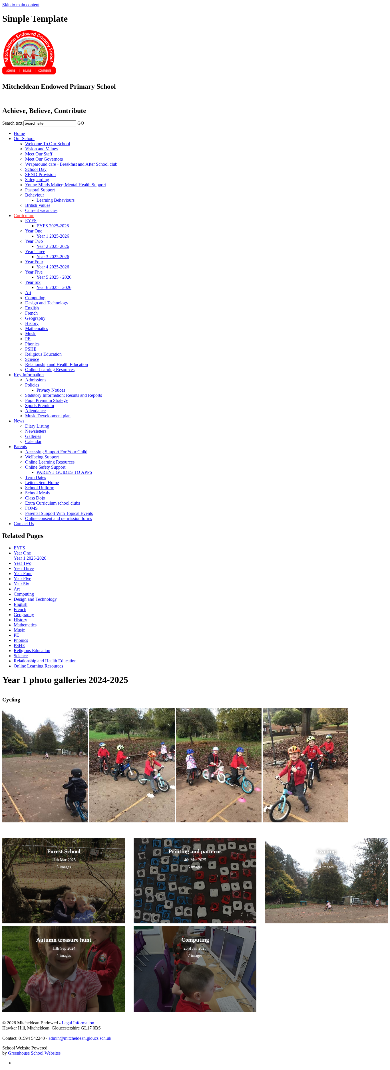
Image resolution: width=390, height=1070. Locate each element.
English (32, 308)
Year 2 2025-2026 (53, 246)
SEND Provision (40, 174)
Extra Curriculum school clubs (52, 503)
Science (32, 359)
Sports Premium (39, 405)
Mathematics (36, 328)
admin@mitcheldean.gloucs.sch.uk (80, 1038)
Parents (20, 446)
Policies (32, 385)
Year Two (34, 241)
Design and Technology (46, 302)
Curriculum (24, 215)
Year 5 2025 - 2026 (54, 277)
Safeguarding (37, 179)
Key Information (29, 374)
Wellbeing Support (42, 456)
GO (80, 123)
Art (28, 292)
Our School (24, 138)
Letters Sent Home (42, 482)
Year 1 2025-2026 (53, 236)
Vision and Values (41, 148)
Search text (12, 123)
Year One (33, 230)
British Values (37, 205)
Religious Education (43, 354)
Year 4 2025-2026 (53, 266)
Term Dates (35, 477)
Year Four (34, 261)
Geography (35, 318)
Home (19, 133)
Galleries (33, 436)
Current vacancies (41, 210)
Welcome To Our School (47, 143)
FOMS (31, 508)
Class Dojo (35, 497)
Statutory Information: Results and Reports (63, 395)
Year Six (33, 282)
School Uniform (39, 487)
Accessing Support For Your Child (56, 451)
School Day (36, 169)
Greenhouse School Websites (34, 1053)
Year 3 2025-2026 (53, 256)
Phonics (32, 343)
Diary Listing (37, 426)
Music (30, 333)
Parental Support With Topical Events (59, 513)
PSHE (31, 349)
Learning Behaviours (56, 200)
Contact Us (24, 523)
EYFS (31, 220)
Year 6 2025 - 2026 (54, 287)
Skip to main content (20, 4)
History (32, 323)
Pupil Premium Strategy (46, 400)
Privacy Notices (51, 390)
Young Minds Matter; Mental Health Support (65, 184)
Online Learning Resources (50, 369)
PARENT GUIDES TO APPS (64, 472)
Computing (35, 297)
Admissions (35, 379)
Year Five (34, 272)
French (31, 313)
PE (28, 338)
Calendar (33, 441)
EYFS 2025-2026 (53, 225)
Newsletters (35, 431)
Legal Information (78, 1022)
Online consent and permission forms (58, 518)
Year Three (35, 251)
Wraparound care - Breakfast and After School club (71, 164)
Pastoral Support (40, 189)
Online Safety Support (45, 467)
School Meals (37, 492)
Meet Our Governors (44, 159)
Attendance (35, 410)
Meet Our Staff (38, 153)
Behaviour (34, 195)
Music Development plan (48, 415)
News (19, 420)
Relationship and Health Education (56, 364)
